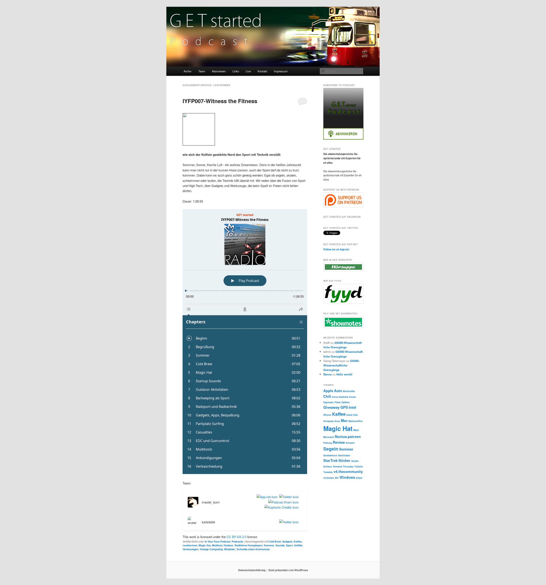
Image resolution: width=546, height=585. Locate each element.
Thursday (348, 466)
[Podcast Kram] (283, 502)
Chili (327, 396)
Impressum (281, 71)
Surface (327, 466)
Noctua (341, 436)
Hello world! (344, 374)
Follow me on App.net (336, 249)
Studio (355, 460)
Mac (344, 420)
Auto (338, 390)
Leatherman (190, 545)
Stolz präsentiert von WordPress (288, 570)
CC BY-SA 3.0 (236, 536)
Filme (338, 402)
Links (235, 71)
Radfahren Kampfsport (249, 545)
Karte (350, 414)
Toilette (358, 466)
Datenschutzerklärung (251, 570)
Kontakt (262, 71)
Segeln (330, 449)
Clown (352, 396)
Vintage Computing (211, 549)
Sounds (280, 545)
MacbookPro (356, 421)
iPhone (327, 414)
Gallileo (345, 402)
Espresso (328, 402)
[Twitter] (288, 496)
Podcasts (237, 541)
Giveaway (331, 407)
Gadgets (287, 541)
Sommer (269, 545)
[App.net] (266, 496)
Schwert (350, 442)
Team (201, 71)
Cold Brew (274, 541)
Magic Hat (205, 545)
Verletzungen (190, 549)
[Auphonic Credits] (281, 507)
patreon (354, 436)
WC (337, 477)
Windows (229, 549)
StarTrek (330, 460)
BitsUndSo (349, 391)
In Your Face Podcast (217, 541)
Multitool (217, 545)
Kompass (328, 421)
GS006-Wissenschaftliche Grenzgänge (341, 365)
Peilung (327, 442)
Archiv (188, 71)
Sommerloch (330, 455)
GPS (344, 407)
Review (339, 442)
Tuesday (328, 472)
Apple (328, 390)
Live (248, 71)
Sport (289, 545)
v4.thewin (328, 477)
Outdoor (228, 545)
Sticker (344, 460)
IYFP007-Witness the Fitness (220, 101)
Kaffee (298, 541)
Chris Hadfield (340, 396)
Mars (356, 430)
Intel (352, 407)
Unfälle (298, 545)
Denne (327, 374)
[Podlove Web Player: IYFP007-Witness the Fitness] (245, 341)
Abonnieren (219, 71)
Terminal (337, 466)
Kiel (355, 414)
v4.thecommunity (348, 471)
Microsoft (328, 437)
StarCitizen (344, 455)
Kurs (337, 421)
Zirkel (359, 477)
